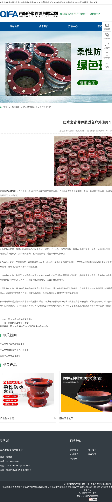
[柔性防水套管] (28, 392)
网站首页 (14, 26)
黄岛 (94, 493)
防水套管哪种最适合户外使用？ (37, 106)
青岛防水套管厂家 (27, 326)
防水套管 (14, 326)
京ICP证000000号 (91, 496)
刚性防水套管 (42, 326)
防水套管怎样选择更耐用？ (20, 319)
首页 (5, 106)
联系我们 (74, 458)
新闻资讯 (92, 454)
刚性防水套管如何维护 (18, 322)
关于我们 (43, 26)
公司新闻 (15, 106)
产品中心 (73, 26)
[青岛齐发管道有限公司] (51, 14)
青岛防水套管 (33, 2)
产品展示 (74, 454)
